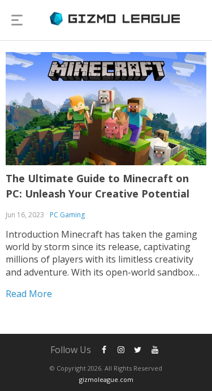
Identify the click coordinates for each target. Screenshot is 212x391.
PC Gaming (67, 215)
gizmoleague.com (106, 379)
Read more (29, 293)
